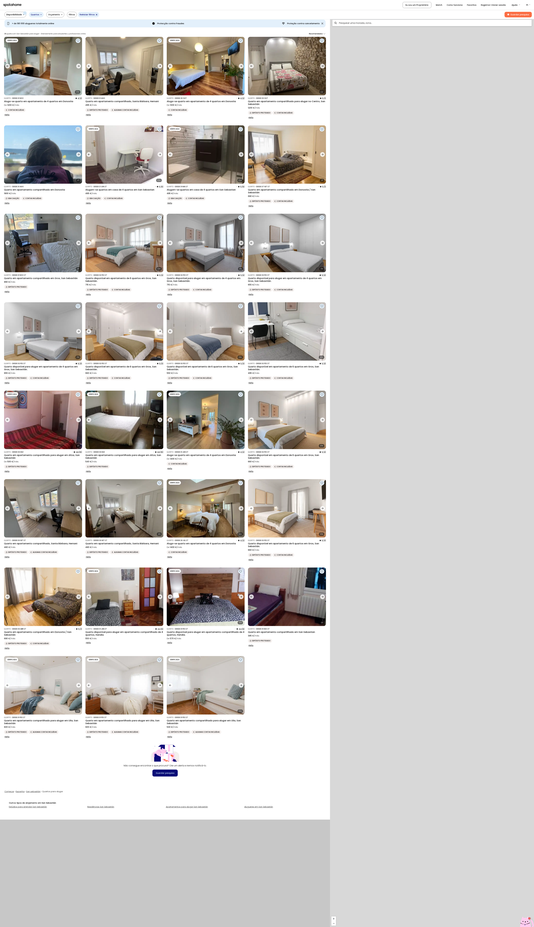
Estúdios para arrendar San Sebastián (28, 806)
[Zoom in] (333, 918)
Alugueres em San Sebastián (258, 806)
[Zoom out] (333, 923)
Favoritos (471, 5)
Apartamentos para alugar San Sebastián (187, 806)
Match (439, 5)
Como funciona (455, 5)
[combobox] (432, 23)
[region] (432, 472)
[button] (516, 5)
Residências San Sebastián (100, 806)
